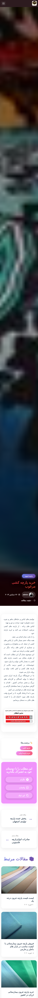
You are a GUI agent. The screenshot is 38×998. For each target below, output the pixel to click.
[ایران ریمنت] (34, 3)
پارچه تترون (29, 576)
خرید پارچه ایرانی (24, 753)
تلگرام (22, 780)
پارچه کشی (26, 748)
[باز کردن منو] (3, 3)
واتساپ (22, 788)
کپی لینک (21, 796)
